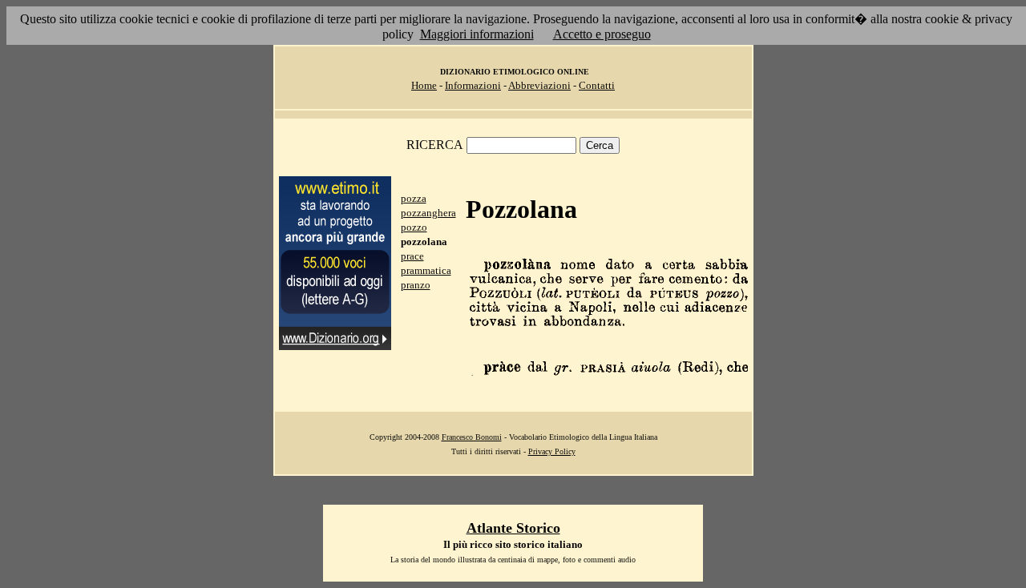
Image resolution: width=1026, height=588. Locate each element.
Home (424, 85)
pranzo (415, 285)
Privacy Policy (552, 451)
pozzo (414, 227)
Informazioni (473, 85)
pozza (413, 198)
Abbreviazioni (539, 85)
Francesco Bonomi (472, 437)
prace (412, 256)
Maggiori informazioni (477, 34)
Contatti (597, 85)
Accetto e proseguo (602, 34)
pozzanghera (428, 213)
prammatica (426, 270)
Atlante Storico (513, 528)
